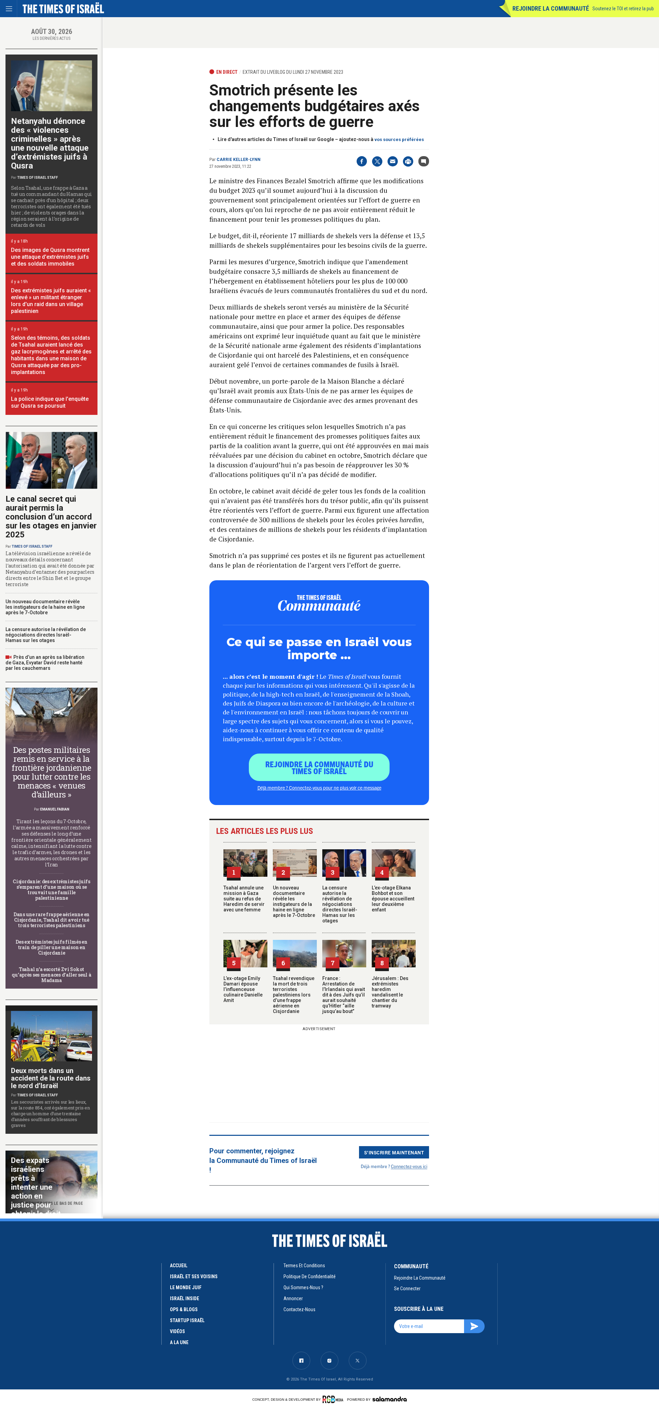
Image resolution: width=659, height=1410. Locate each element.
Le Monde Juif (185, 1287)
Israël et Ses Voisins (194, 1276)
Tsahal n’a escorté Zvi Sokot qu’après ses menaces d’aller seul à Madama (51, 974)
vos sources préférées (399, 139)
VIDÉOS (177, 1331)
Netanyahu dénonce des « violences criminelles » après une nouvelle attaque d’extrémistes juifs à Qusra (50, 143)
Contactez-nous (299, 1309)
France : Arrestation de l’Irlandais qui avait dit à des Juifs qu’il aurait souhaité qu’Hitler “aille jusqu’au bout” (343, 995)
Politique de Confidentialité (310, 1276)
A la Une (179, 1342)
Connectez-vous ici (409, 1166)
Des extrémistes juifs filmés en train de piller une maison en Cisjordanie (51, 947)
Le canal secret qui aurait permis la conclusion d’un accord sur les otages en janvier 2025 (51, 516)
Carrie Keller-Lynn (239, 159)
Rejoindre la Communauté (550, 8)
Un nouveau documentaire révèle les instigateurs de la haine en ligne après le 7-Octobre (294, 901)
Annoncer (293, 1298)
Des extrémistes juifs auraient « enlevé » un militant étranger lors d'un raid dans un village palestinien (51, 300)
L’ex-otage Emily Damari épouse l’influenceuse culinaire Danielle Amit (243, 989)
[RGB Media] (334, 1399)
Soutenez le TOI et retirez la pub (623, 8)
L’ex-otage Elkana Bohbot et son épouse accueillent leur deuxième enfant (393, 898)
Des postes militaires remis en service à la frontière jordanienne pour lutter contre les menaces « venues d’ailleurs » (51, 772)
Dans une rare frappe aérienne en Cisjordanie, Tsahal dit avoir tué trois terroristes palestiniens (51, 920)
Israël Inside (184, 1298)
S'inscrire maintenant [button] (394, 1152)
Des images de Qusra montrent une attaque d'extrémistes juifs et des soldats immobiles (50, 257)
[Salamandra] (389, 1399)
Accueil (178, 1265)
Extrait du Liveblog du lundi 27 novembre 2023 (293, 72)
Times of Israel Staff (37, 177)
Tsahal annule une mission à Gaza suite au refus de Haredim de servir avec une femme (244, 898)
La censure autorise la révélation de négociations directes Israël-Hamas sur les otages (339, 904)
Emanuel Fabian (54, 809)
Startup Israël (187, 1320)
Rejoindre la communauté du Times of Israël (319, 767)
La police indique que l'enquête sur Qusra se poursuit (50, 402)
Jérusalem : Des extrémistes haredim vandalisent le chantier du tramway (390, 992)
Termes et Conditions (304, 1265)
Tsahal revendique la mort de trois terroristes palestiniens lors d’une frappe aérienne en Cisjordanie (293, 995)
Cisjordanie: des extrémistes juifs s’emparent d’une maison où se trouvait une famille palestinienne (51, 889)
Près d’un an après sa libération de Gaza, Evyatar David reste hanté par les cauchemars (44, 662)
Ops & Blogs (184, 1309)
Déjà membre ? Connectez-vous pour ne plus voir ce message (319, 787)
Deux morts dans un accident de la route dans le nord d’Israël (51, 1078)
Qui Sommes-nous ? (303, 1287)
